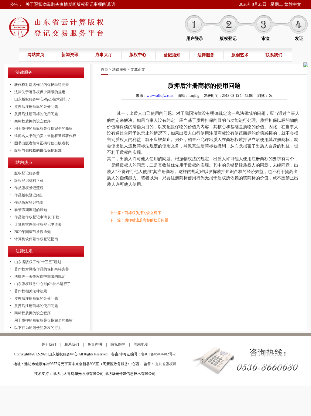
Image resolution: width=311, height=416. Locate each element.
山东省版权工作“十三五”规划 (37, 262)
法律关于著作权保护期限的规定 (39, 92)
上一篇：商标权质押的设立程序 (135, 213)
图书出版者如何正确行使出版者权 (41, 143)
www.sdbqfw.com (160, 95)
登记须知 (171, 55)
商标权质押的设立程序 (32, 121)
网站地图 (141, 344)
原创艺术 (239, 55)
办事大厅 (103, 54)
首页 (104, 69)
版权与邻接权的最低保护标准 (38, 150)
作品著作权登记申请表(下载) (37, 217)
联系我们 (273, 55)
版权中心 (137, 54)
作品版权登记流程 (28, 188)
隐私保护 (118, 344)
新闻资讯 (69, 54)
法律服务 (205, 55)
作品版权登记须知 (28, 195)
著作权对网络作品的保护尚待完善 (41, 85)
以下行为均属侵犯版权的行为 (38, 328)
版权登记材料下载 (28, 180)
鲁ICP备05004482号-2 (158, 354)
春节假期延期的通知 (30, 210)
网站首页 (35, 54)
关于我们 (48, 344)
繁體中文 (292, 4)
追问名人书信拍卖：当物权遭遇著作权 (45, 136)
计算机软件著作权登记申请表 (38, 224)
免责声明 (94, 344)
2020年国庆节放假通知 (32, 232)
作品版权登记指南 (28, 202)
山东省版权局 (165, 364)
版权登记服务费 (27, 173)
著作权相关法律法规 (30, 291)
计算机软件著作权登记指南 (36, 239)
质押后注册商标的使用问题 (36, 114)
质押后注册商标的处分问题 (36, 106)
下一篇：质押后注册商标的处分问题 (139, 220)
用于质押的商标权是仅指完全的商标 (43, 128)
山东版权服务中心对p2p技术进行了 (42, 99)
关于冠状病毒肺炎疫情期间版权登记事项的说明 (70, 4)
